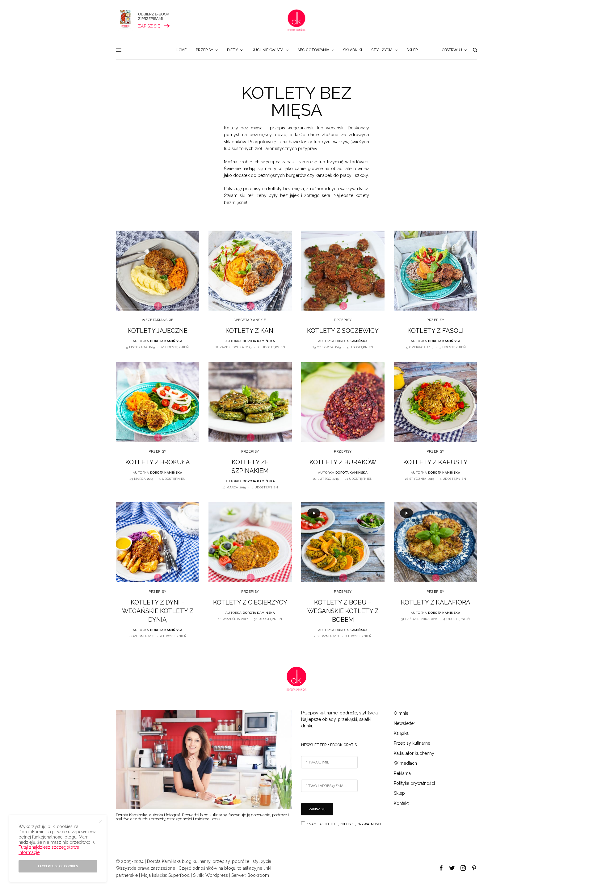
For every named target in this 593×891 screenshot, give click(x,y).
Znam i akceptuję (343, 824)
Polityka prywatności (414, 783)
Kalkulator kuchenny (414, 753)
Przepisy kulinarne (412, 743)
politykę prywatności (360, 824)
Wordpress (216, 875)
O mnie (401, 713)
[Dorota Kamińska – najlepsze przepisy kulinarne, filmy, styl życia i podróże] (296, 20)
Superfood (179, 875)
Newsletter (404, 723)
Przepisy (342, 320)
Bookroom (258, 875)
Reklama (402, 773)
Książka (401, 733)
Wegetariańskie (158, 320)
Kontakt (401, 803)
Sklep (399, 793)
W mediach (405, 763)
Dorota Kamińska (166, 341)
